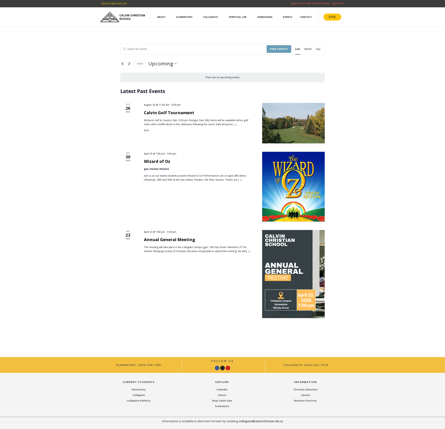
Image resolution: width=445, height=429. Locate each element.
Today (140, 63)
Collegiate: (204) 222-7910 (306, 365)
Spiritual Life (238, 17)
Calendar (222, 389)
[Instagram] (222, 368)
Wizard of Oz (157, 161)
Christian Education (305, 389)
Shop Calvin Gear (222, 400)
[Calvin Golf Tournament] (293, 123)
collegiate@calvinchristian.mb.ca (261, 421)
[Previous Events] (122, 64)
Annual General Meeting (169, 239)
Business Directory (305, 400)
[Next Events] (129, 64)
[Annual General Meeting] (293, 274)
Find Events (279, 49)
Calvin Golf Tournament (169, 112)
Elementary (184, 17)
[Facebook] (217, 368)
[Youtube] (228, 368)
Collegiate (210, 17)
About (161, 17)
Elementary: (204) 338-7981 (139, 365)
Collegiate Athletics (139, 400)
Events (287, 17)
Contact (306, 17)
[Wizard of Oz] (293, 187)
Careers (305, 395)
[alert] (222, 77)
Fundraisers (222, 406)
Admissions (264, 17)
